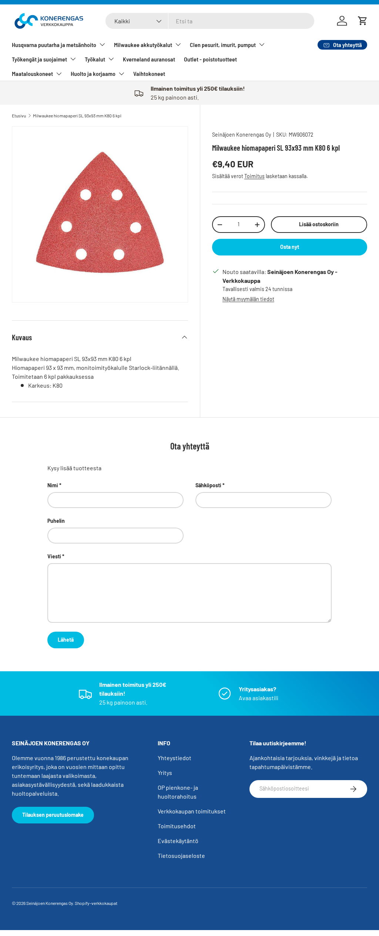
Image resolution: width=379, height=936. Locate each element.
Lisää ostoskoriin (319, 224)
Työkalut (95, 59)
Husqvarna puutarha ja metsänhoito (54, 44)
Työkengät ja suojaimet (39, 59)
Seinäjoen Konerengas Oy (241, 134)
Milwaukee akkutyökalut (143, 44)
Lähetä (66, 639)
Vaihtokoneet (149, 73)
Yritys (165, 772)
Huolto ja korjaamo (93, 73)
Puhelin (56, 521)
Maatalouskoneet (32, 73)
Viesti (54, 556)
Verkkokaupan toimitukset (192, 811)
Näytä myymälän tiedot (248, 299)
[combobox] (209, 21)
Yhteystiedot (174, 757)
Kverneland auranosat (149, 59)
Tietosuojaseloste (181, 855)
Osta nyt (289, 247)
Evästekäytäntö (178, 840)
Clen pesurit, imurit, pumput (223, 44)
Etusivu (19, 115)
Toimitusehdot (177, 825)
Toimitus (254, 176)
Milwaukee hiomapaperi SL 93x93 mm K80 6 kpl (77, 115)
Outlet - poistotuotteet (210, 59)
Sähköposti (208, 485)
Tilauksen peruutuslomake (53, 815)
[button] (363, 21)
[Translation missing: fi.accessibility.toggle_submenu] (102, 44)
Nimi (52, 485)
